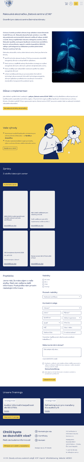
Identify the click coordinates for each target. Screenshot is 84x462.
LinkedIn (49, 448)
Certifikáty (43, 436)
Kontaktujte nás (45, 431)
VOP (36, 458)
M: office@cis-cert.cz (72, 452)
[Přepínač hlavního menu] (81, 3)
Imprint (42, 458)
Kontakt (41, 440)
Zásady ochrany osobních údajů (21, 458)
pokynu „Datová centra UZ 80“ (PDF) (41, 96)
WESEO (69, 458)
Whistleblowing (52, 458)
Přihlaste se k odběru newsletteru (16, 446)
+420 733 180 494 (72, 450)
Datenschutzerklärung (52, 369)
